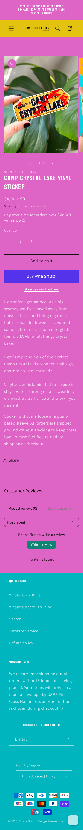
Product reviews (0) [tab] (23, 508)
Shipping (10, 206)
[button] (11, 28)
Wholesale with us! (25, 595)
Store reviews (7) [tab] (60, 508)
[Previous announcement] (9, 10)
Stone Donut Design (33, 821)
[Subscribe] (67, 739)
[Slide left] (30, 163)
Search (15, 618)
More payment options (41, 289)
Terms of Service (23, 630)
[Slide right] (52, 163)
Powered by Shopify (61, 821)
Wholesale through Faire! (30, 606)
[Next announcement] (74, 10)
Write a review (41, 544)
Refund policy (21, 642)
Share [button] (14, 460)
